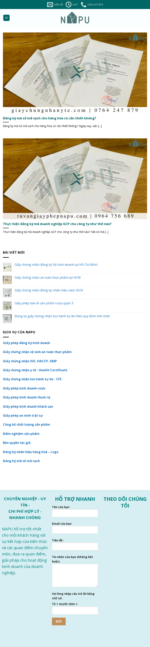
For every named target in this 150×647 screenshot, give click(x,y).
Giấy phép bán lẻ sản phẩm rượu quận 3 (44, 303)
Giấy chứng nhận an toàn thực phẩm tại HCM (48, 277)
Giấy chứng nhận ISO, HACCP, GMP (30, 361)
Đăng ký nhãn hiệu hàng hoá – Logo (30, 452)
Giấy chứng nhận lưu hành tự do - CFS (32, 379)
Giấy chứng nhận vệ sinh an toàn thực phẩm (37, 352)
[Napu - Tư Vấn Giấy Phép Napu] (75, 18)
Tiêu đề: (57, 540)
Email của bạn (61, 523)
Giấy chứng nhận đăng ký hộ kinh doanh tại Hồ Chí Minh (56, 265)
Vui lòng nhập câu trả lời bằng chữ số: (73, 596)
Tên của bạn (60, 507)
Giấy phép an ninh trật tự (23, 415)
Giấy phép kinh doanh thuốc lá (26, 397)
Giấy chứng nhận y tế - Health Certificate (35, 370)
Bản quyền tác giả (17, 443)
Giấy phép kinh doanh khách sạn (28, 406)
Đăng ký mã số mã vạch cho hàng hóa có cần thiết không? (49, 118)
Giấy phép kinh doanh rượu (24, 388)
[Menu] (6, 18)
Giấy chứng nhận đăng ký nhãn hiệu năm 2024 (49, 290)
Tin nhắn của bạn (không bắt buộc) (72, 559)
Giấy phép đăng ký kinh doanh (26, 343)
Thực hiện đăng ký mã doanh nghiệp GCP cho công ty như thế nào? (57, 224)
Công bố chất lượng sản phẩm (26, 424)
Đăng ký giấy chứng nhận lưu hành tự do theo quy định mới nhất (62, 316)
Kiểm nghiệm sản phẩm (21, 434)
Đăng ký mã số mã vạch (21, 461)
